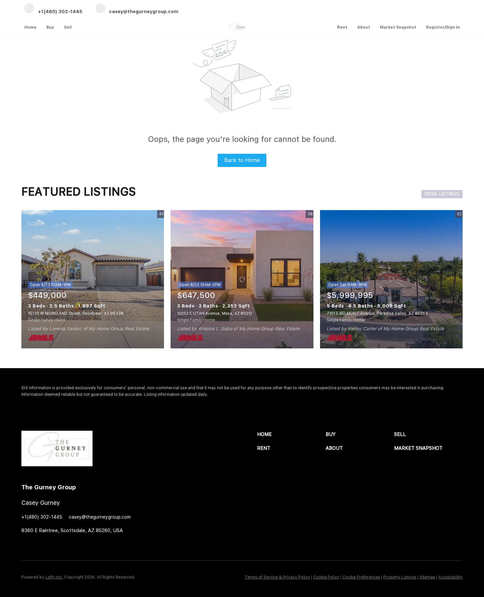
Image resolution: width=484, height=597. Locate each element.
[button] (291, 434)
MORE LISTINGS (442, 194)
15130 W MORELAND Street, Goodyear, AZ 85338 (75, 313)
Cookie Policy (326, 577)
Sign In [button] (453, 27)
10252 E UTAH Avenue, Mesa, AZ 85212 (214, 313)
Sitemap (427, 577)
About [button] (363, 27)
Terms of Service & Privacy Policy (277, 577)
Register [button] (435, 27)
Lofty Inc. (54, 577)
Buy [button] (50, 27)
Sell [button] (68, 27)
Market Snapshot (398, 27)
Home (30, 27)
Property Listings (400, 577)
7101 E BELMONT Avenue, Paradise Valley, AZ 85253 (377, 313)
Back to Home (242, 160)
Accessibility (450, 577)
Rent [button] (342, 27)
